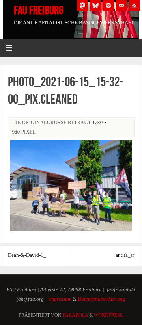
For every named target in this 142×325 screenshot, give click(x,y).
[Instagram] (108, 5)
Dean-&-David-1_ (27, 255)
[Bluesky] (95, 5)
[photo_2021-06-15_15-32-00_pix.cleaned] (71, 185)
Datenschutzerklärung (101, 299)
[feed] (134, 5)
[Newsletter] (121, 5)
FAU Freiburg (39, 10)
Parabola (75, 315)
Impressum (60, 299)
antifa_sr (125, 255)
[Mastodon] (82, 5)
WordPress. (109, 315)
